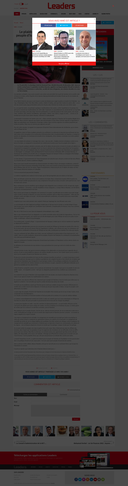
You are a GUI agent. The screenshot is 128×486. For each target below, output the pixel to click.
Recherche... (86, 5)
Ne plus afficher (64, 64)
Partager (48, 25)
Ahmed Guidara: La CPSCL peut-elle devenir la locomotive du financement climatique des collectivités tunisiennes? (63, 56)
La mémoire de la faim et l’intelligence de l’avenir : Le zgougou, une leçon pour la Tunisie (85, 55)
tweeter (64, 25)
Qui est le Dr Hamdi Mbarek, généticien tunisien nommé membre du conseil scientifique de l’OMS (42, 55)
